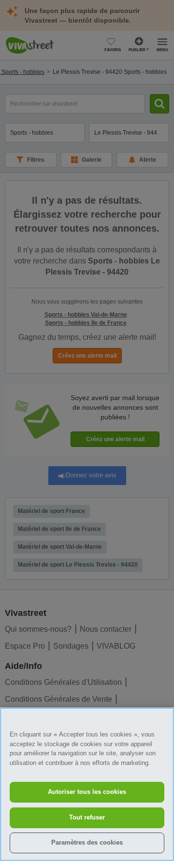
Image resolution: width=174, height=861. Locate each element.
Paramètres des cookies (87, 842)
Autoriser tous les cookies (87, 791)
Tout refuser (87, 817)
